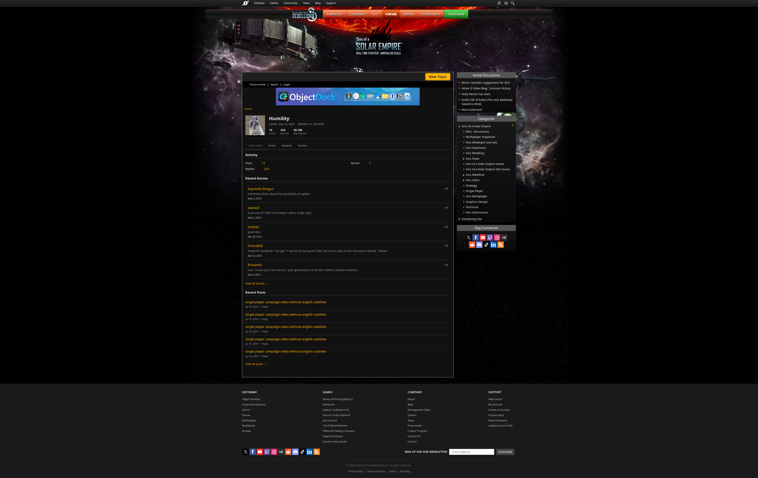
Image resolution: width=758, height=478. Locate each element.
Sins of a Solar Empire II (336, 415)
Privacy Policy (355, 471)
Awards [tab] (287, 145)
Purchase (456, 14)
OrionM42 (255, 246)
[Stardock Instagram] (497, 237)
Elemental (328, 404)
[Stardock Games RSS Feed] (500, 244)
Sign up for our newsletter (426, 452)
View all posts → (256, 364)
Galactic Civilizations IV (336, 410)
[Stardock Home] (245, 3)
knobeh (253, 227)
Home (248, 108)
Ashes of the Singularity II (338, 399)
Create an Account (499, 410)
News (306, 3)
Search (274, 84)
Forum (391, 14)
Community (291, 3)
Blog (318, 3)
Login (286, 84)
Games (274, 3)
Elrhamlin (255, 265)
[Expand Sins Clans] (463, 180)
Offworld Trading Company (339, 431)
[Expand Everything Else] (459, 219)
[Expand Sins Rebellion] (463, 175)
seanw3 (253, 208)
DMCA (392, 471)
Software (259, 3)
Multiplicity (248, 425)
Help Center (495, 399)
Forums (412, 441)
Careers (412, 415)
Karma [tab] (302, 145)
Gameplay (335, 14)
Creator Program (418, 431)
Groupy (246, 431)
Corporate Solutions (254, 404)
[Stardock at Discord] (479, 244)
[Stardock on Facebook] (475, 237)
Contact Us (414, 436)
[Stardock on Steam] (504, 237)
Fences (246, 415)
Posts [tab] (272, 145)
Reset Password (497, 420)
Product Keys (496, 415)
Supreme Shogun (261, 189)
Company (415, 392)
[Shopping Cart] (506, 3)
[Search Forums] (513, 3)
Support (331, 3)
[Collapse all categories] (512, 125)
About (411, 399)
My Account (495, 404)
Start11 (246, 410)
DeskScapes (249, 420)
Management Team (419, 410)
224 (266, 169)
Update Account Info (500, 425)
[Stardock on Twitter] (468, 237)
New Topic (438, 77)
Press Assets (415, 425)
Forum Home (257, 84)
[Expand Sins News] (463, 159)
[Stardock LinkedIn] (493, 244)
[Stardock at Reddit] (472, 244)
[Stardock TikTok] (486, 244)
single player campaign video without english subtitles (285, 302)
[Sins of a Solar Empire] (379, 40)
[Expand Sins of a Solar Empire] (459, 126)
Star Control (330, 420)
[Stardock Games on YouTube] (482, 237)
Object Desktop (251, 399)
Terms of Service (376, 471)
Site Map (405, 471)
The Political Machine (335, 425)
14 (263, 163)
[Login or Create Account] (499, 3)
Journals (357, 14)
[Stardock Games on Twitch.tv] (489, 237)
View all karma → (256, 283)
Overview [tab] (255, 145)
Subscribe (505, 452)
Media (409, 14)
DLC (375, 14)
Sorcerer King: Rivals (334, 441)
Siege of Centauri (333, 436)
